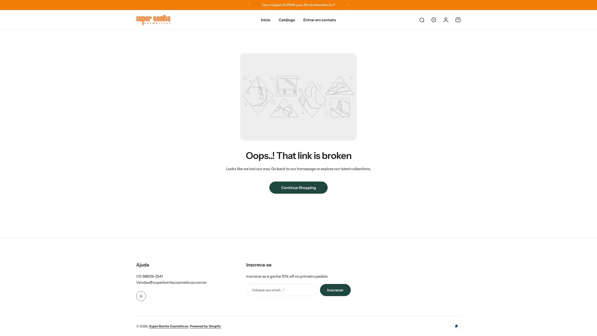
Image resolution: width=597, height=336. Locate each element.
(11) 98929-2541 (149, 276)
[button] (248, 5)
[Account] (446, 20)
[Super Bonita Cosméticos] (153, 20)
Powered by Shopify (205, 326)
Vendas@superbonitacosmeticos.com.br (171, 282)
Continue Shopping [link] (298, 187)
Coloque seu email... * (268, 290)
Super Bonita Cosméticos (168, 326)
